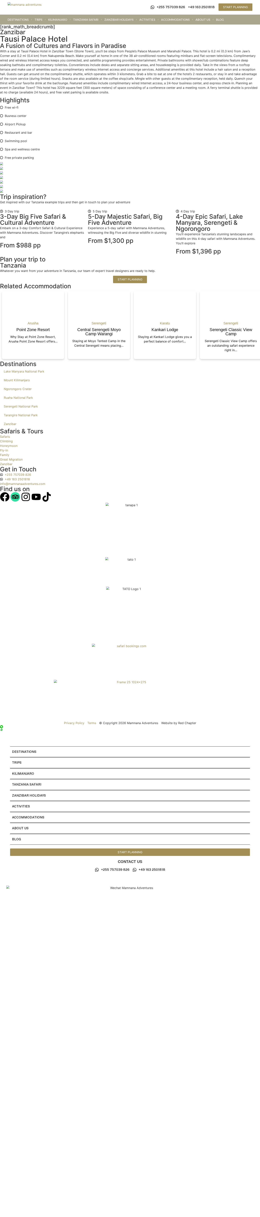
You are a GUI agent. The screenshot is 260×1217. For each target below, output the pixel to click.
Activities (147, 19)
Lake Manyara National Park (24, 371)
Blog (220, 19)
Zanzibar (10, 424)
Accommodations (175, 19)
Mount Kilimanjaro (17, 380)
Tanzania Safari (85, 19)
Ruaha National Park (18, 398)
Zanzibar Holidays (118, 19)
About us (202, 19)
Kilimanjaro (57, 19)
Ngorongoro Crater (18, 389)
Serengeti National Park (21, 406)
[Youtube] (36, 497)
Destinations (18, 19)
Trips (38, 19)
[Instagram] (25, 497)
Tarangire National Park (21, 415)
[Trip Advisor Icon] (15, 497)
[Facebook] (5, 497)
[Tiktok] (46, 497)
